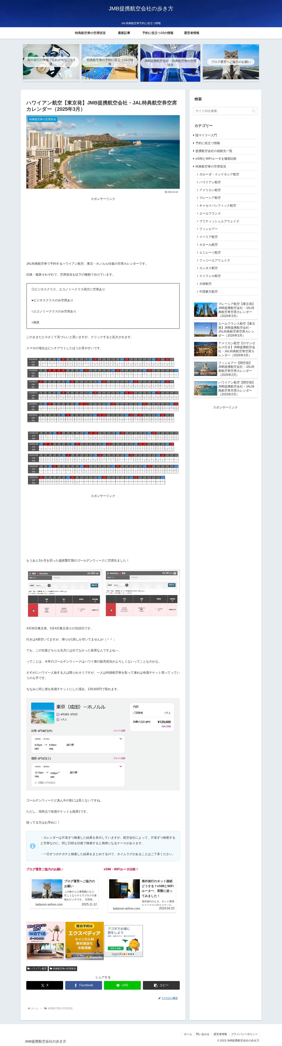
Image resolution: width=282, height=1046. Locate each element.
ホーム (188, 1034)
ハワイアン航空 (39, 968)
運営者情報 (220, 1034)
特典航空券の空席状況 (64, 968)
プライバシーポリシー (244, 1034)
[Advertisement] (103, 228)
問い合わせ (202, 1034)
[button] (161, 985)
